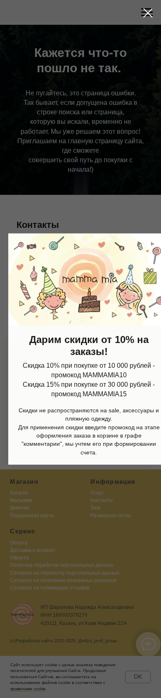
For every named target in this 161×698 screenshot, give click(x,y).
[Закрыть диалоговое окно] (148, 13)
